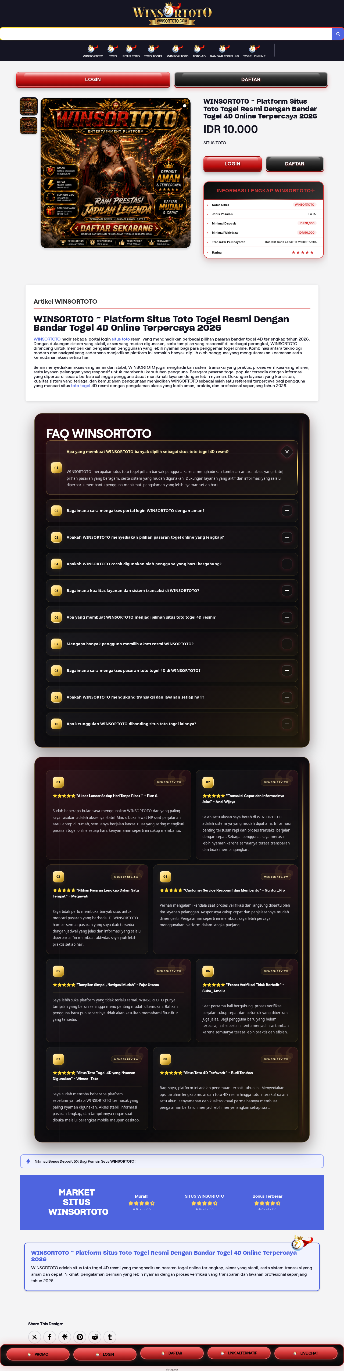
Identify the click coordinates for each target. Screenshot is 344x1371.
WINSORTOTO (47, 339)
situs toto (121, 339)
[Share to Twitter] (34, 1336)
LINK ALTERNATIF (242, 1354)
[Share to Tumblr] (109, 1336)
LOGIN (93, 79)
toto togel (80, 385)
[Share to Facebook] (49, 1336)
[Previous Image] (45, 173)
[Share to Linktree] (64, 1336)
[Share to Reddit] (94, 1336)
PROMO (41, 1353)
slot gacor (172, 1369)
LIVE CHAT (309, 1355)
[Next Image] (186, 173)
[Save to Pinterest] (79, 1336)
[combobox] (166, 34)
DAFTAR (251, 79)
